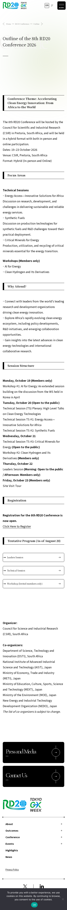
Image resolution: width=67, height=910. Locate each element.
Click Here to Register (17, 526)
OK (34, 904)
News (8, 857)
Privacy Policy (12, 869)
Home (8, 24)
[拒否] (62, 899)
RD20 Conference (22, 24)
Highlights (11, 850)
